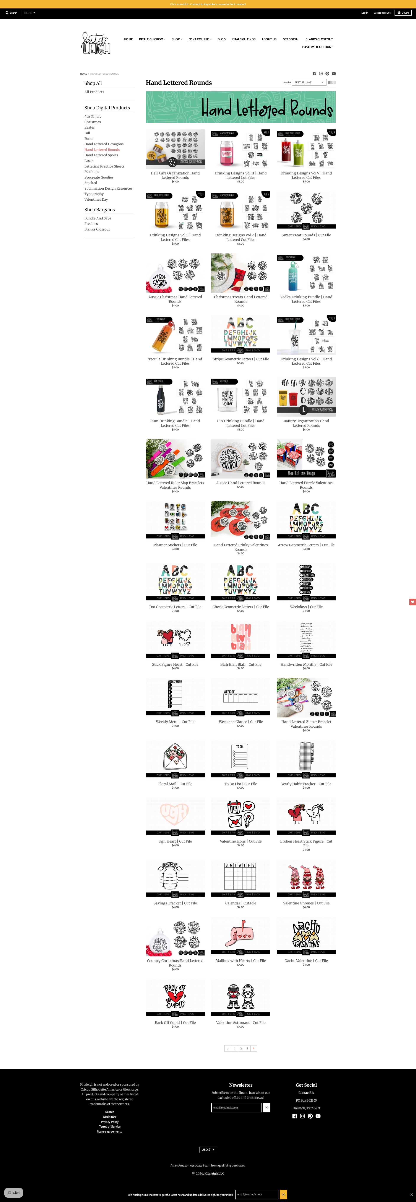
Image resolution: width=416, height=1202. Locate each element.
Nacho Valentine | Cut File (306, 961)
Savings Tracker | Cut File (175, 903)
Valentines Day (96, 199)
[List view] (334, 82)
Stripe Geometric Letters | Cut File (241, 359)
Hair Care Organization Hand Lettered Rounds (175, 175)
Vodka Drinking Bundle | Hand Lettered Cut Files (306, 299)
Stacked (90, 183)
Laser (88, 161)
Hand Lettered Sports (101, 155)
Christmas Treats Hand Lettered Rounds (241, 299)
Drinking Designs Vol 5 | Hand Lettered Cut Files (175, 237)
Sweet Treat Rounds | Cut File (306, 235)
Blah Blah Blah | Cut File (240, 664)
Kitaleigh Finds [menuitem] (243, 39)
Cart (405, 12)
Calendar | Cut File (240, 903)
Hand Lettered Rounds (102, 150)
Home (83, 73)
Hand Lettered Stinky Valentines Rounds (241, 547)
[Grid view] (330, 82)
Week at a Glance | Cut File (241, 722)
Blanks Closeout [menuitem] (319, 39)
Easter (89, 127)
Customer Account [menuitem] (317, 47)
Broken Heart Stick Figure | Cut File (306, 843)
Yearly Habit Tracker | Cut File (306, 784)
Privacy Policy (110, 1122)
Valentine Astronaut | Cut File (240, 1022)
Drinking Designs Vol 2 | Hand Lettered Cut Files (240, 237)
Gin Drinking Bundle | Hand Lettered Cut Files (241, 423)
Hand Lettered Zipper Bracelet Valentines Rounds (306, 724)
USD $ (28, 12)
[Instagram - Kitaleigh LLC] (321, 74)
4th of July (92, 116)
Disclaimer (109, 1117)
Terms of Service (109, 1126)
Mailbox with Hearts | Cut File (241, 961)
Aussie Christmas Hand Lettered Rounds (175, 299)
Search (109, 1112)
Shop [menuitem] (176, 39)
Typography (94, 194)
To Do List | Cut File (240, 784)
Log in (364, 12)
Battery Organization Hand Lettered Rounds (306, 423)
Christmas (92, 122)
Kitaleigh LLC (214, 1173)
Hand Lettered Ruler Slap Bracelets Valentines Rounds (175, 485)
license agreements (109, 1131)
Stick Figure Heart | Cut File (175, 664)
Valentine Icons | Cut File (241, 841)
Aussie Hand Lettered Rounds (240, 483)
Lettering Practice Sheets (104, 166)
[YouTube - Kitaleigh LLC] (334, 74)
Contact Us (306, 1093)
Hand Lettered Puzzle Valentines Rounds (306, 485)
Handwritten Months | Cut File (306, 664)
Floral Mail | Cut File (175, 784)
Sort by (287, 82)
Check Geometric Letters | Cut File (241, 607)
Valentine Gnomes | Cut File (306, 903)
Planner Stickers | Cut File (175, 545)
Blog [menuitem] (222, 39)
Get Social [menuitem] (291, 39)
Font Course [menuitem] (198, 39)
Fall (87, 133)
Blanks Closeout (97, 229)
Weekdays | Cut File (306, 607)
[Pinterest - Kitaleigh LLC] (327, 74)
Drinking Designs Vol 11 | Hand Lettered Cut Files (241, 175)
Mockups (91, 172)
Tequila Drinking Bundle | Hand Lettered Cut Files (175, 361)
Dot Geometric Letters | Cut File (175, 607)
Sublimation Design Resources (108, 188)
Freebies (91, 224)
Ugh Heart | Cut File (175, 841)
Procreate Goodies (98, 177)
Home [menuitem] (128, 39)
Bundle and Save (97, 218)
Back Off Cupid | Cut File (175, 1022)
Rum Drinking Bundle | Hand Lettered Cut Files (175, 423)
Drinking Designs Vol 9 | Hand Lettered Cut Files (306, 175)
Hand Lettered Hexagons (104, 144)
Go (283, 1194)
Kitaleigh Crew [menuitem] (151, 39)
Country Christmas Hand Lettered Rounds (175, 963)
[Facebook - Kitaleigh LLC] (314, 74)
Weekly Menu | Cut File (175, 722)
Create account (382, 12)
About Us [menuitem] (269, 39)
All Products (94, 92)
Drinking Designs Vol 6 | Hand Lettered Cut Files (306, 361)
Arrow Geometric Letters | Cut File (306, 545)
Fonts (88, 139)
